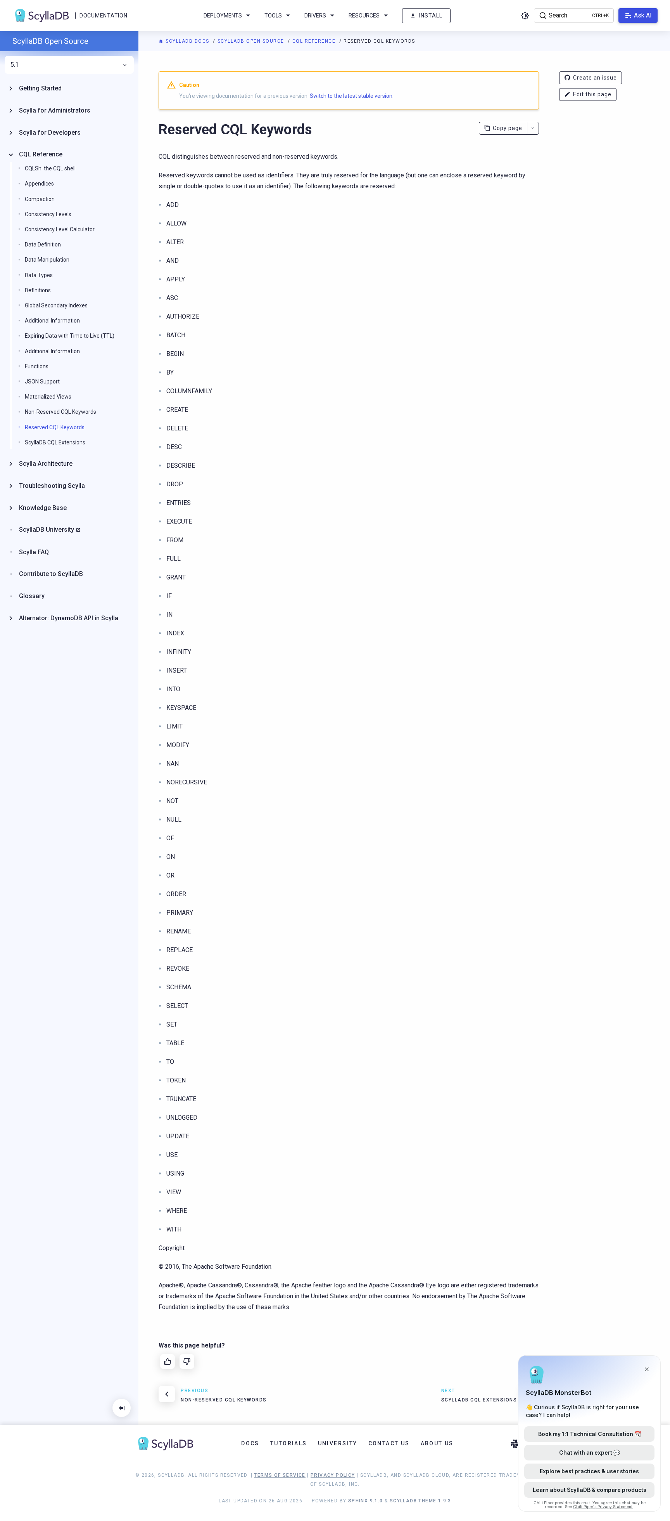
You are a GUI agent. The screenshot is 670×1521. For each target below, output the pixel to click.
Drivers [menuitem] (315, 15)
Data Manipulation (47, 260)
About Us (437, 1443)
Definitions (38, 290)
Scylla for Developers (50, 132)
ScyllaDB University (46, 529)
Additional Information (52, 320)
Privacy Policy (333, 1475)
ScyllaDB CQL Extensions (55, 442)
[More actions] (533, 128)
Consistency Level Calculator (60, 229)
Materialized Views (48, 397)
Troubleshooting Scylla (52, 485)
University (337, 1443)
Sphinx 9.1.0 (365, 1501)
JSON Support (42, 381)
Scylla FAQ (34, 552)
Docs (250, 1443)
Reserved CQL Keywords (55, 427)
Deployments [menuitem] (223, 15)
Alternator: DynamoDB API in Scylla (68, 618)
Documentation (103, 15)
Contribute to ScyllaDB (51, 574)
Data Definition (43, 244)
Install (430, 15)
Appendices (39, 183)
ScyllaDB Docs (187, 41)
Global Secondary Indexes (56, 305)
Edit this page (592, 94)
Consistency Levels (48, 214)
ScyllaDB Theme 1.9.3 (420, 1501)
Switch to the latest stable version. (352, 96)
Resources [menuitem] (364, 15)
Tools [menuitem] (273, 15)
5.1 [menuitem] (14, 65)
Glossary (32, 596)
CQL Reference (314, 41)
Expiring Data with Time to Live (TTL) (69, 336)
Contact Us (389, 1443)
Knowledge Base (43, 508)
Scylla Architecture (46, 463)
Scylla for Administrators (54, 110)
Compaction (40, 199)
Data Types (39, 275)
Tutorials (288, 1443)
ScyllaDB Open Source (252, 41)
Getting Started (40, 88)
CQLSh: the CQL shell (50, 168)
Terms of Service (279, 1475)
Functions (36, 366)
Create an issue (595, 78)
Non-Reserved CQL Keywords (60, 412)
